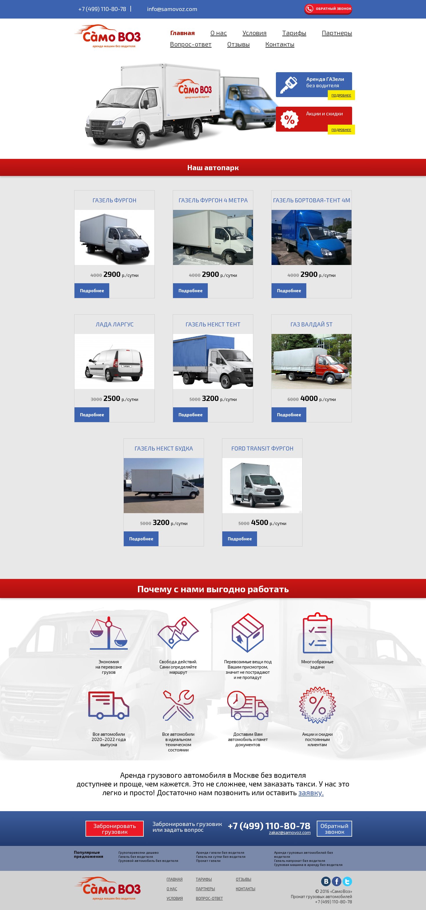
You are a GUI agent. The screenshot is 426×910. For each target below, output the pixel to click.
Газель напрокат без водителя (299, 860)
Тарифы (294, 32)
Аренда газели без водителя (220, 852)
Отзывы (238, 44)
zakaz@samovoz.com (290, 832)
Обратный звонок (333, 8)
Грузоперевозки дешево (139, 852)
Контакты (279, 44)
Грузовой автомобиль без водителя (148, 860)
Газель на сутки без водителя (220, 856)
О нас (218, 32)
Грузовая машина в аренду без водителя (308, 864)
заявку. (311, 792)
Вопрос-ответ (191, 44)
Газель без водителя (136, 856)
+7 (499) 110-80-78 (102, 9)
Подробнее (341, 95)
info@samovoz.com (172, 9)
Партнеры (337, 32)
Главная (182, 32)
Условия (255, 32)
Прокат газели (208, 860)
